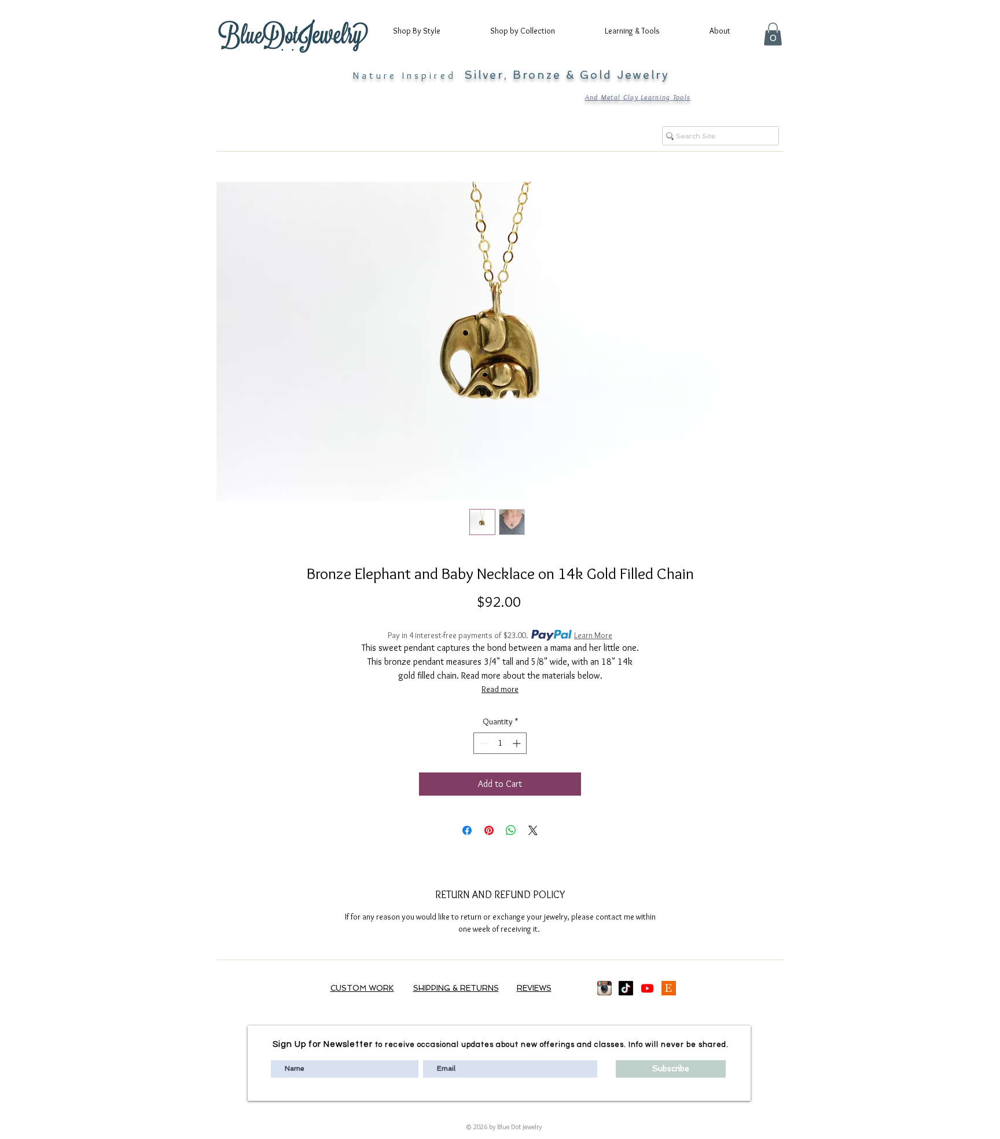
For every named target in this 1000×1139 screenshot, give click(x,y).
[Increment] (517, 743)
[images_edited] (604, 988)
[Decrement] (482, 743)
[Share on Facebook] (467, 830)
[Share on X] (533, 830)
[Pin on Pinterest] (489, 830)
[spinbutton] (500, 743)
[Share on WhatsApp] (511, 830)
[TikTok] (626, 988)
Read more (500, 689)
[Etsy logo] (668, 988)
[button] (427, 31)
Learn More (593, 635)
